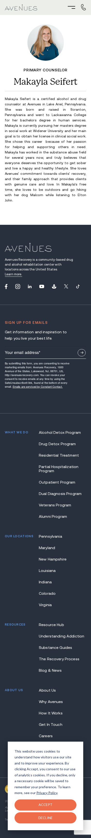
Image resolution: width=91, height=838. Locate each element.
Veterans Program (55, 505)
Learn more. (13, 274)
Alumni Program (53, 516)
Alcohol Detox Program (60, 432)
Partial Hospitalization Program (58, 469)
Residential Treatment (59, 455)
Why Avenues (51, 702)
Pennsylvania (50, 536)
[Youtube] (41, 286)
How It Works (51, 713)
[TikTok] (78, 286)
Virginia (45, 605)
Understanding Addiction (61, 636)
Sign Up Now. (82, 352)
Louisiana (47, 571)
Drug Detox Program (57, 444)
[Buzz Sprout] (54, 286)
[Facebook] (6, 286)
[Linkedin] (30, 286)
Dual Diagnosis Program (60, 494)
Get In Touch (50, 724)
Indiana (45, 582)
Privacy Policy (46, 793)
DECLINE (45, 818)
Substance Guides (55, 647)
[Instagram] (17, 286)
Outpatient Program (57, 482)
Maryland (47, 548)
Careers (46, 736)
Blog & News (50, 670)
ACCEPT (46, 805)
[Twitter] (66, 286)
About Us (47, 690)
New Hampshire (52, 559)
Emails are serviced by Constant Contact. (38, 386)
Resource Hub (51, 625)
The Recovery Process (59, 659)
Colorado (47, 593)
